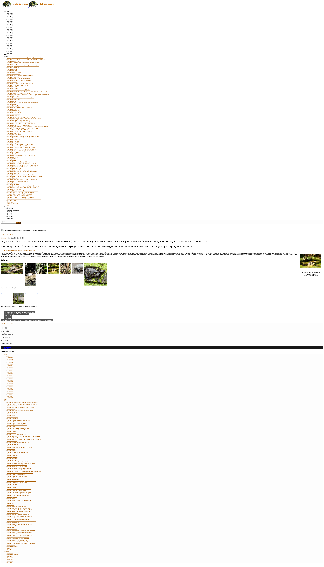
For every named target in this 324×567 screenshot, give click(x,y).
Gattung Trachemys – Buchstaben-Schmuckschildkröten (24, 199)
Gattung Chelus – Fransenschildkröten (18, 79)
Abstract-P (10, 37)
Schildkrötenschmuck (13, 203)
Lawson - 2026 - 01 (6, 331)
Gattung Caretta (12, 71)
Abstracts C (4, 238)
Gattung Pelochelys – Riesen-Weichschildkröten (21, 163)
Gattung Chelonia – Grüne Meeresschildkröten (20, 75)
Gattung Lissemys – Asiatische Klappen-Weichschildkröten (24, 136)
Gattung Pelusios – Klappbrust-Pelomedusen (20, 170)
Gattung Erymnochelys (14, 112)
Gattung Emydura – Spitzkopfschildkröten (19, 107)
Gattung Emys (11, 109)
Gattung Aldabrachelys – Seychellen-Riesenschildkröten (23, 63)
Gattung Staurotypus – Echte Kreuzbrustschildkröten (22, 191)
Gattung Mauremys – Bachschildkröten (18, 146)
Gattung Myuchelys (13, 152)
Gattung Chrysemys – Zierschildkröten (18, 85)
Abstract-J (10, 27)
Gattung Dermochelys (13, 99)
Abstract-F (10, 21)
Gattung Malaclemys (13, 139)
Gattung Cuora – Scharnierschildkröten (18, 90)
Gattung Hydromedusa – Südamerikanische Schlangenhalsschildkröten (28, 127)
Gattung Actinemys (13, 61)
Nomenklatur (10, 213)
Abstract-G (10, 22)
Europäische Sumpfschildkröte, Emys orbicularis (16, 314)
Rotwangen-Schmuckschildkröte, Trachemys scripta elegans (19, 312)
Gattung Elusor (11, 104)
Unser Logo (10, 216)
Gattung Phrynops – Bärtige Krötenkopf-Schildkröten (22, 171)
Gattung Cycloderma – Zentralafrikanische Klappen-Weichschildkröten (28, 95)
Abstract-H (10, 24)
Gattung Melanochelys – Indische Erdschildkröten (22, 147)
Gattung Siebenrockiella (14, 189)
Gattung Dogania (12, 101)
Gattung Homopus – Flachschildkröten (18, 125)
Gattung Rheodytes (13, 184)
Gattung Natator (12, 154)
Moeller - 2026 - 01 (6, 343)
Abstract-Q (10, 38)
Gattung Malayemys (13, 143)
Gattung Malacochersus (14, 141)
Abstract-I (10, 26)
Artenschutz (8, 315)
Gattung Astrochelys (13, 67)
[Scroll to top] (1, 565)
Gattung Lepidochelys (13, 133)
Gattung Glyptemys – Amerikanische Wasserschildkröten (24, 119)
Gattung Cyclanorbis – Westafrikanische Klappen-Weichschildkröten (27, 91)
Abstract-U (10, 45)
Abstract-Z (10, 53)
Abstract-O (10, 35)
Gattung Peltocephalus (14, 168)
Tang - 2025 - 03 (5, 340)
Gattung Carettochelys (14, 72)
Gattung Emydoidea (13, 106)
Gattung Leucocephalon (14, 135)
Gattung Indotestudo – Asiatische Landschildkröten (22, 128)
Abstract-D (10, 18)
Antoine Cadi (8, 318)
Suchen (3, 221)
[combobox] (8, 223)
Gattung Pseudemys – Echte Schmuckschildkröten (22, 179)
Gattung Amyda (12, 64)
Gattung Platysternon (13, 173)
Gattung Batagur (12, 69)
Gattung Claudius (12, 87)
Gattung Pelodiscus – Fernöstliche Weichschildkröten (23, 165)
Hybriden (10, 202)
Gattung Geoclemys (13, 115)
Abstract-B (10, 14)
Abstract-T (10, 43)
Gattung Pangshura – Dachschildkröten (18, 162)
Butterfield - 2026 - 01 (7, 334)
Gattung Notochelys (13, 157)
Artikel (6, 54)
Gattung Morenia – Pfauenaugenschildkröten (20, 151)
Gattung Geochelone (13, 114)
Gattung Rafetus (12, 183)
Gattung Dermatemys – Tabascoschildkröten (20, 98)
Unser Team (10, 215)
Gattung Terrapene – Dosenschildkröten (19, 195)
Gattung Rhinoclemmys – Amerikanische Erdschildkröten (24, 186)
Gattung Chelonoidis (13, 77)
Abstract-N (10, 34)
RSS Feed (10, 218)
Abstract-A (10, 13)
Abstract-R (10, 40)
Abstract (6, 11)
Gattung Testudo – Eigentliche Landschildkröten (21, 197)
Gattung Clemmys (12, 88)
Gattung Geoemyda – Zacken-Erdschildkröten (21, 117)
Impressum (10, 208)
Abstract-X (10, 50)
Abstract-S (10, 42)
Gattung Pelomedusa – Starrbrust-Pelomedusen (21, 167)
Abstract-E (10, 19)
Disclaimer (10, 211)
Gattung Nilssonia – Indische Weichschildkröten (21, 155)
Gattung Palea (11, 160)
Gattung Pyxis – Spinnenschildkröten (18, 181)
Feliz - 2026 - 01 (5, 328)
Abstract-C (10, 16)
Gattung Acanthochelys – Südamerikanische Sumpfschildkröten (26, 59)
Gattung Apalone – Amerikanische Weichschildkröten (23, 66)
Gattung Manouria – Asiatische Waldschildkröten (21, 144)
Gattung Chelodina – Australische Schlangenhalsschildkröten (25, 58)
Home (5, 10)
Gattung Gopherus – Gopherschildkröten (19, 120)
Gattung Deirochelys (13, 96)
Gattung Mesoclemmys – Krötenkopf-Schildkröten (22, 149)
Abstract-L (10, 30)
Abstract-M (10, 32)
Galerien (6, 56)
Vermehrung (8, 317)
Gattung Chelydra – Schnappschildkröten (19, 80)
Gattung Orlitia (11, 159)
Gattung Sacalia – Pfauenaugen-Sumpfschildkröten (22, 187)
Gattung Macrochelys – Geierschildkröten (19, 138)
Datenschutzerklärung (13, 210)
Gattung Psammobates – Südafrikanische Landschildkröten (25, 176)
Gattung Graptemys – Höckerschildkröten (19, 122)
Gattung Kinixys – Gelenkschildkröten (18, 130)
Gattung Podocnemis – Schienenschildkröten (20, 175)
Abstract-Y (10, 51)
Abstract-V (10, 46)
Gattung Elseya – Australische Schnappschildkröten (22, 103)
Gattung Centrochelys (13, 74)
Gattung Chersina (12, 82)
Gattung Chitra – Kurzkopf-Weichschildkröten (20, 83)
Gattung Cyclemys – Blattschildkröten (18, 93)
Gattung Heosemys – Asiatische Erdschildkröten (21, 123)
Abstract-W (10, 48)
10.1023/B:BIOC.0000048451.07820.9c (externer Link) (20, 250)
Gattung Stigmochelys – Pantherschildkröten (20, 194)
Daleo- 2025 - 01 (6, 337)
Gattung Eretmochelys (14, 111)
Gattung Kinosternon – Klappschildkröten (19, 131)
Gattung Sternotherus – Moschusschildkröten (20, 192)
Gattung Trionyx (12, 200)
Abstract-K (10, 29)
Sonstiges (10, 205)
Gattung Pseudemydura (14, 178)
